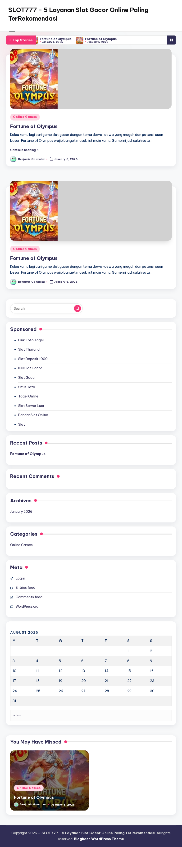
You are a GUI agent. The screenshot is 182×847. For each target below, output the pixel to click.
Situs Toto (26, 387)
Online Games (25, 117)
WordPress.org (27, 606)
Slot (21, 424)
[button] (24, 149)
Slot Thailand (29, 349)
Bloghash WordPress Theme (99, 839)
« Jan (17, 715)
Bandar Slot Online (33, 415)
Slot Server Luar (31, 406)
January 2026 (21, 511)
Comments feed (29, 597)
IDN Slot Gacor (30, 368)
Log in (20, 578)
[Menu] (11, 30)
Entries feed (25, 587)
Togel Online (28, 396)
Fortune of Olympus (52, 39)
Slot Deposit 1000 (33, 359)
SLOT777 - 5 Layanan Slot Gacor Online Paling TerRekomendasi (78, 14)
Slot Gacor (27, 377)
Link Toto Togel (31, 340)
